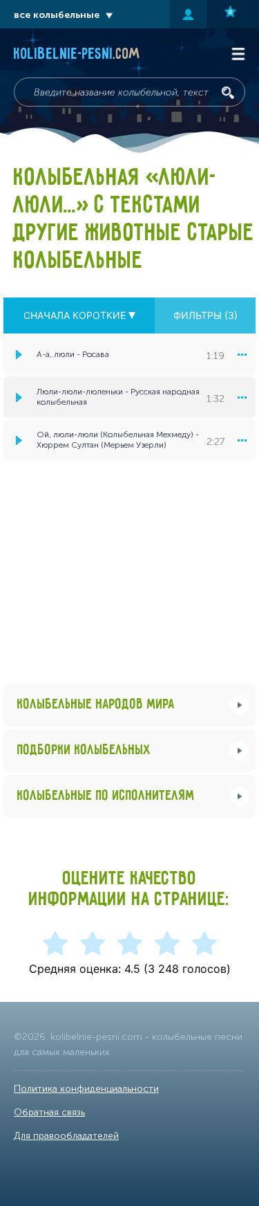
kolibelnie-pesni (77, 54)
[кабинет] (188, 14)
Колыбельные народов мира (96, 705)
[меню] (241, 354)
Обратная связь (49, 1112)
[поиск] (227, 92)
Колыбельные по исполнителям (106, 796)
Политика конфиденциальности (86, 1089)
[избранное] (233, 14)
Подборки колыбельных (84, 750)
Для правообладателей (66, 1136)
